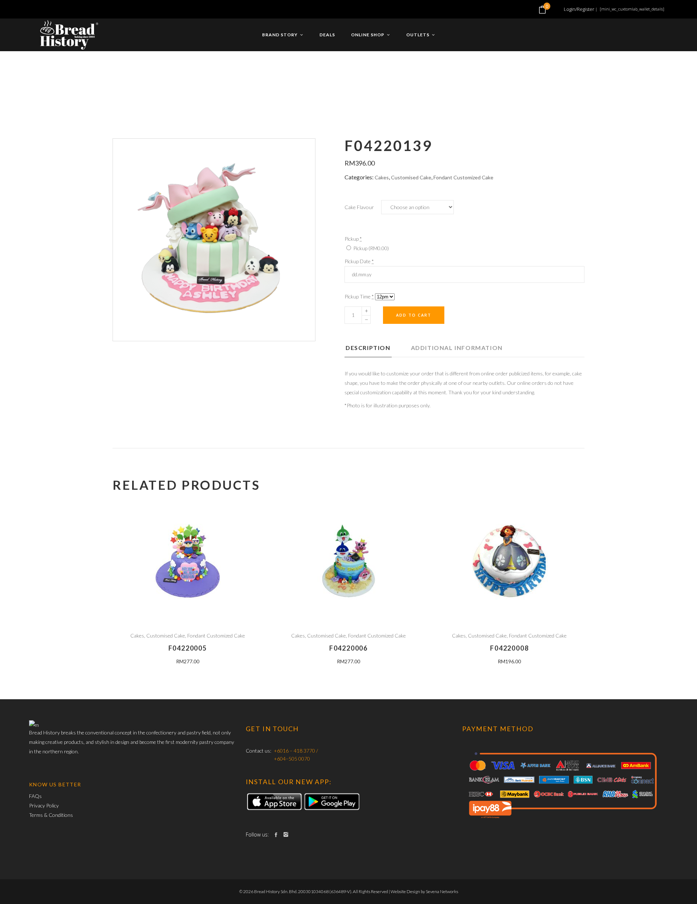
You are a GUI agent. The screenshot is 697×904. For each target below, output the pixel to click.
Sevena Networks (442, 891)
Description (368, 347)
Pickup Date (359, 261)
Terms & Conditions (51, 815)
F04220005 (187, 648)
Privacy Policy (44, 805)
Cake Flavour (359, 207)
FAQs (35, 796)
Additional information (457, 347)
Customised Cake (411, 177)
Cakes (382, 177)
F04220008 (509, 648)
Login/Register (579, 9)
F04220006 (348, 648)
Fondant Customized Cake (463, 177)
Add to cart (413, 315)
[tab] (377, 350)
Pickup (370, 248)
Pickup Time (359, 296)
